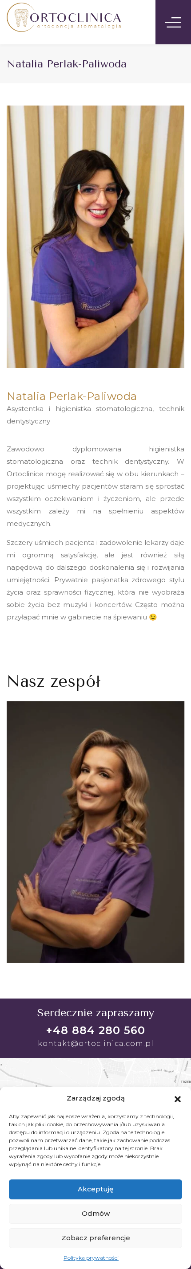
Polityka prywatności (91, 1257)
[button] (177, 1098)
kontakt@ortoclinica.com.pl (96, 1043)
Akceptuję (95, 1189)
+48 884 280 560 (95, 1030)
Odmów (96, 1213)
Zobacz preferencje (95, 1238)
